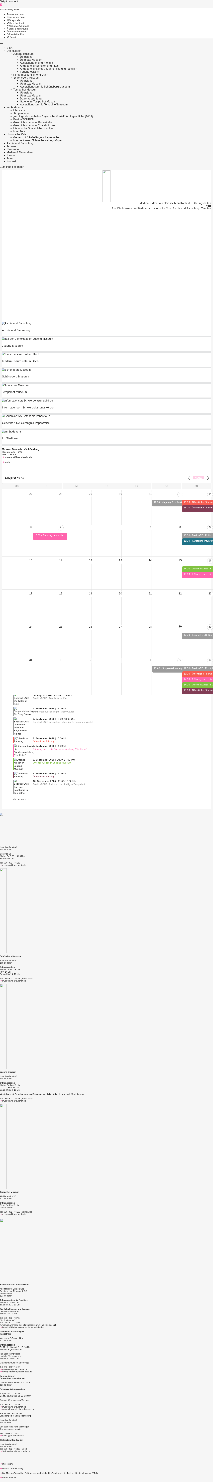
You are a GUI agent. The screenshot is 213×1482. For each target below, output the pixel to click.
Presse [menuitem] (11, 155)
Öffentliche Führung (44, 741)
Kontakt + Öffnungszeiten (195, 203)
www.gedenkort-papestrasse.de (17, 1372)
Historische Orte (161, 208)
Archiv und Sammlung (186, 208)
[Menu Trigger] (1, 43)
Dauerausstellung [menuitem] (31, 98)
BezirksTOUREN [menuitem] (23, 119)
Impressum (7, 1464)
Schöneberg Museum (15, 376)
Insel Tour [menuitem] (19, 131)
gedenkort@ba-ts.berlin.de (14, 1369)
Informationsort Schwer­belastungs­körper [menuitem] (37, 140)
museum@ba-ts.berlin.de (14, 865)
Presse (169, 203)
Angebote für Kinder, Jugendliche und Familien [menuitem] (48, 68)
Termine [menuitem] (11, 146)
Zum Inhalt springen (12, 166)
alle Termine (19, 799)
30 (210, 626)
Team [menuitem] (10, 158)
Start (114, 208)
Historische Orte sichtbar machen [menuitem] (33, 128)
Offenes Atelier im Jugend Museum (52, 762)
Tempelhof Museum (14, 392)
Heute (198, 477)
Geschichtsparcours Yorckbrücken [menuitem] (34, 125)
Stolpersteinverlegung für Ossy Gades (54, 711)
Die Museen (124, 208)
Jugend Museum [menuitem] (23, 53)
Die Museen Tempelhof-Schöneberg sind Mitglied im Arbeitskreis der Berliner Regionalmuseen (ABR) (50, 1473)
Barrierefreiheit (9, 1477)
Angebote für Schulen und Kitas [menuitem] (39, 65)
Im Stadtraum (142, 208)
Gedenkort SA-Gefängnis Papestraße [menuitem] (36, 137)
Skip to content (9, 1)
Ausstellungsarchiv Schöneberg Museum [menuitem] (45, 86)
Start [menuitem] (9, 47)
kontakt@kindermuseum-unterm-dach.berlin (23, 1327)
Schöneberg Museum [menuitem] (26, 77)
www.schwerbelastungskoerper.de (18, 1409)
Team (177, 203)
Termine (206, 208)
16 (210, 560)
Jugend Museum (12, 345)
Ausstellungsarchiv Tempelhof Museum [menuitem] (44, 104)
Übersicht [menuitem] (26, 56)
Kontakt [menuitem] (11, 161)
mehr (7, 462)
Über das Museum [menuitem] (31, 59)
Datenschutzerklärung (12, 1468)
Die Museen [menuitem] (14, 50)
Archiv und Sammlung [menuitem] (20, 143)
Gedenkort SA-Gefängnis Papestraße (26, 423)
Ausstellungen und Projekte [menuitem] (37, 62)
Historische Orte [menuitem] (16, 134)
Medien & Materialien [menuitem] (20, 152)
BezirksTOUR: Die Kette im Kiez (50, 698)
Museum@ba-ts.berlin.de (18, 457)
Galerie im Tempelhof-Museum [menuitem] (38, 101)
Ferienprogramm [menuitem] (30, 71)
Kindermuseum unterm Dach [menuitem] (30, 74)
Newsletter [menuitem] (13, 149)
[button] (1, 4)
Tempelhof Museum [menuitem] (25, 89)
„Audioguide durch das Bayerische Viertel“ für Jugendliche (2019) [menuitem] (53, 116)
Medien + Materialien (152, 203)
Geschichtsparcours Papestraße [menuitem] (32, 122)
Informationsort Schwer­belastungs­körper (28, 407)
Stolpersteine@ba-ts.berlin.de (16, 1451)
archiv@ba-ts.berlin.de (13, 1436)
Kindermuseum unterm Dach (20, 361)
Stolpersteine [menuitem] (21, 113)
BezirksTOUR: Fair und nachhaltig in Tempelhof (59, 784)
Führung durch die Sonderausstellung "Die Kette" (60, 749)
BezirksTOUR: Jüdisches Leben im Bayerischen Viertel (63, 722)
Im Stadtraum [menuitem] (15, 107)
